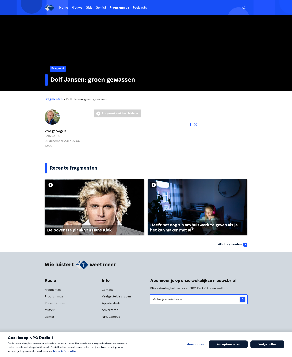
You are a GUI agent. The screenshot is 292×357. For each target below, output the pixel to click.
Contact (107, 289)
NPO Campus (111, 316)
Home (63, 7)
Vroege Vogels (55, 131)
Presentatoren (55, 303)
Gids (89, 7)
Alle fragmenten (230, 244)
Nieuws (76, 7)
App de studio (111, 303)
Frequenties (53, 289)
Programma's (119, 7)
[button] (244, 8)
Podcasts (140, 7)
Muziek (50, 310)
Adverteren (110, 310)
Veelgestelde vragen (116, 296)
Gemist (101, 7)
